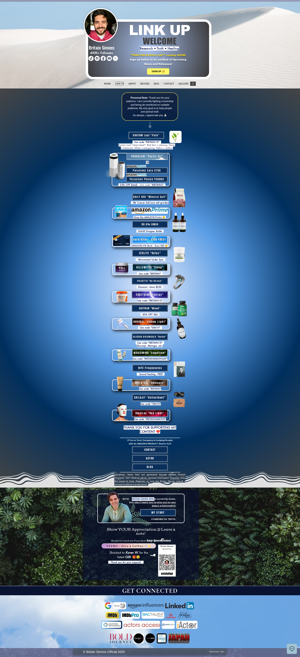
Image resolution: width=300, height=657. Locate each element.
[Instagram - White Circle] (97, 58)
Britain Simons (102, 47)
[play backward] (108, 605)
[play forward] (191, 605)
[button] (158, 71)
